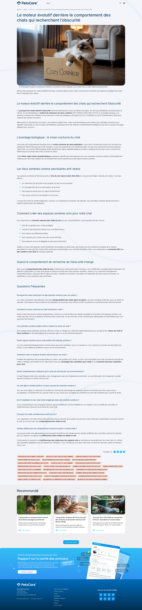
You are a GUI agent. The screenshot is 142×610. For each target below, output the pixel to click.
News (25, 9)
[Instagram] (105, 595)
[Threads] (113, 599)
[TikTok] (113, 595)
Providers (57, 596)
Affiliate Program (59, 598)
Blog (48, 3)
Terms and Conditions (61, 589)
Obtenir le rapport (27, 572)
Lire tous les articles (71, 542)
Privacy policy (58, 591)
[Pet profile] (120, 3)
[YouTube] (109, 595)
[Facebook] (101, 595)
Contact (57, 601)
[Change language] (124, 3)
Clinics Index (58, 605)
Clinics (56, 603)
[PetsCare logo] (27, 3)
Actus (31, 9)
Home (19, 9)
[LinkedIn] (109, 599)
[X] (105, 599)
